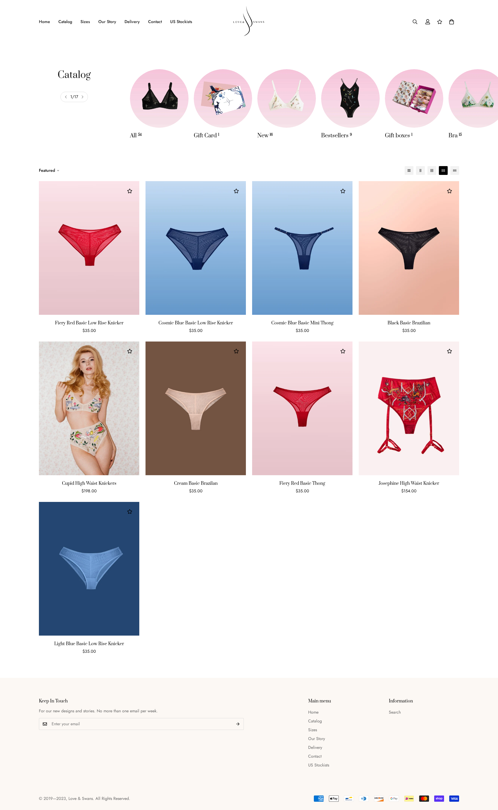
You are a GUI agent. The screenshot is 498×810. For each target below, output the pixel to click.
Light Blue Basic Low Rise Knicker (89, 644)
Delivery (132, 22)
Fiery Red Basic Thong (302, 483)
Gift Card (206, 135)
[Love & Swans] (249, 21)
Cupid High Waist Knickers (89, 483)
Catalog (65, 22)
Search (395, 712)
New (265, 135)
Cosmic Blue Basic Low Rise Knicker (195, 323)
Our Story (107, 22)
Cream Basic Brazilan (196, 483)
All (136, 135)
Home (44, 22)
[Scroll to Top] (488, 782)
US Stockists (181, 22)
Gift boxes (398, 135)
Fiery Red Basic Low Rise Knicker (89, 323)
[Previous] (66, 97)
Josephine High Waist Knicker (409, 483)
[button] (452, 22)
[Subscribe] (238, 724)
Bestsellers (336, 135)
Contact (155, 22)
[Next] (82, 97)
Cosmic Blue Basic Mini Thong (302, 323)
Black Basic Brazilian (409, 323)
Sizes (85, 22)
